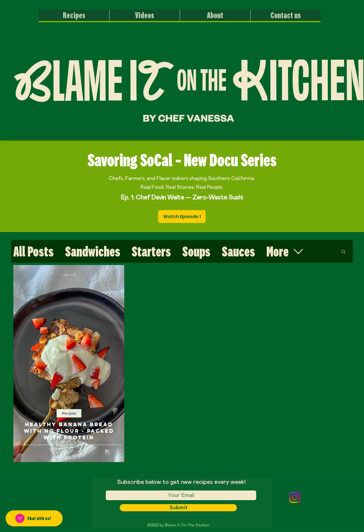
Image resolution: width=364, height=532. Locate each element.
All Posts (33, 251)
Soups (196, 251)
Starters (151, 251)
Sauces (238, 251)
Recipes (68, 413)
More (277, 251)
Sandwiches (92, 251)
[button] (343, 252)
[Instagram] (295, 497)
